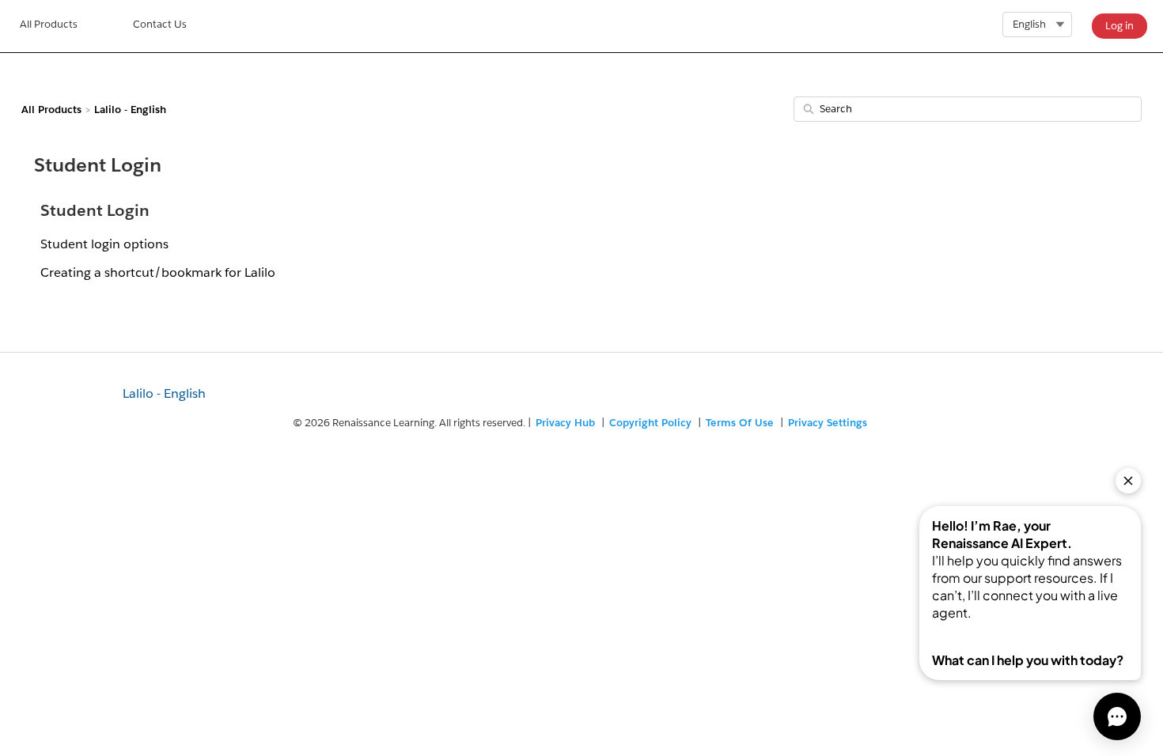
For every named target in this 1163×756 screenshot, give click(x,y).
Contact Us (160, 24)
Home (48, 26)
